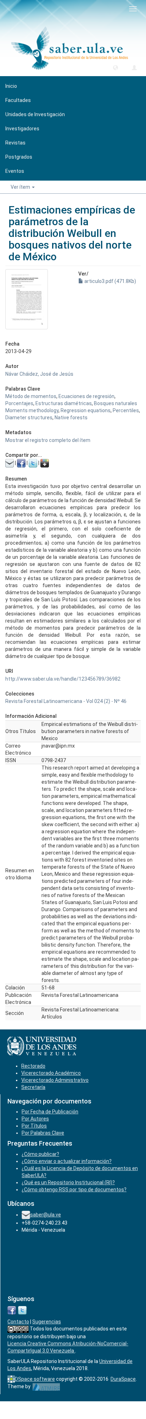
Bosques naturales (115, 403)
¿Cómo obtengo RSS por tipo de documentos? (74, 1189)
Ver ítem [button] (21, 187)
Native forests (71, 417)
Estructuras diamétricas (63, 403)
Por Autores (35, 1119)
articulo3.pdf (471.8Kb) (109, 281)
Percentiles (126, 410)
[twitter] (22, 1309)
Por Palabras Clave (43, 1133)
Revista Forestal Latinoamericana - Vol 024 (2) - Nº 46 (66, 701)
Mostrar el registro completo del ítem (47, 440)
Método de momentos (30, 396)
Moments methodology (31, 410)
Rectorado (33, 1066)
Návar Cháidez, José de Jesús (39, 374)
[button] (115, 67)
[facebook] (11, 1309)
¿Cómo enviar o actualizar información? (67, 1161)
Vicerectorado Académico (51, 1073)
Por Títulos (34, 1126)
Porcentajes (19, 403)
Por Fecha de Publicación (50, 1111)
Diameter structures (28, 417)
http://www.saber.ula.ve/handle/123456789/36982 (62, 679)
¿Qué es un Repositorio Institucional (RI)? (68, 1182)
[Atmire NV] (46, 1386)
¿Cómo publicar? (40, 1154)
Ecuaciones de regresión (86, 396)
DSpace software (35, 1379)
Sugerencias (46, 1321)
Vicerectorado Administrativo (55, 1080)
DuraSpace (123, 1379)
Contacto (18, 1321)
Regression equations (86, 410)
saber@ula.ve (45, 1214)
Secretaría (33, 1087)
